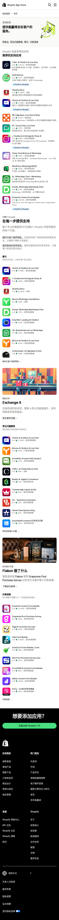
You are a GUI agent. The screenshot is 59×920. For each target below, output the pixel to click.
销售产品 (6, 772)
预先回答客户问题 (9, 531)
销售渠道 (6, 761)
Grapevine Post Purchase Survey (26, 616)
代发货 (33, 761)
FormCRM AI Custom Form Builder (27, 668)
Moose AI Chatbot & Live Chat (25, 340)
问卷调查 (34, 42)
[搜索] (49, 4)
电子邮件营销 (36, 783)
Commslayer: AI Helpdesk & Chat (26, 351)
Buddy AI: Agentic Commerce (25, 479)
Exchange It (11, 402)
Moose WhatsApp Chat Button (25, 299)
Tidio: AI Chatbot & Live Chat (25, 62)
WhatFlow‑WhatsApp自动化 (24, 166)
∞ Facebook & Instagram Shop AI (26, 136)
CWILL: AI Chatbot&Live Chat (25, 469)
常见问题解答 (16, 42)
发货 (32, 794)
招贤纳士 (34, 825)
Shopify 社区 (8, 830)
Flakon (19, 576)
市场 (32, 766)
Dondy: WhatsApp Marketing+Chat (27, 187)
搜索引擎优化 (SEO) (39, 789)
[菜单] (55, 4)
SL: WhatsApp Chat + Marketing (26, 176)
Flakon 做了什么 (15, 571)
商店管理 (6, 794)
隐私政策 (6, 896)
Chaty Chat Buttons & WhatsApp (26, 153)
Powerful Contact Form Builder (26, 197)
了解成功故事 (8, 586)
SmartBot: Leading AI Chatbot (25, 320)
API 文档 (6, 825)
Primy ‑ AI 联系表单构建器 (23, 689)
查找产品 (6, 766)
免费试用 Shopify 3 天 (29, 725)
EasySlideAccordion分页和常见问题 (27, 521)
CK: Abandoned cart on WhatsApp (27, 330)
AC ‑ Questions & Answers (24, 500)
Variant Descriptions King (23, 510)
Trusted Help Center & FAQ (24, 489)
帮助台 (5, 42)
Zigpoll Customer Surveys (23, 627)
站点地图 (6, 903)
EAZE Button (17, 75)
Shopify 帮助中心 (10, 819)
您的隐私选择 (8, 911)
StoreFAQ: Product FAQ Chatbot (26, 458)
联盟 (32, 847)
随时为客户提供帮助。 (13, 237)
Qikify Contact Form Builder (24, 678)
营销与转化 (7, 789)
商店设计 (6, 783)
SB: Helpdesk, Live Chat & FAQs (26, 115)
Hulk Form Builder (20, 637)
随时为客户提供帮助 (10, 361)
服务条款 (6, 889)
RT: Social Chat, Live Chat (23, 125)
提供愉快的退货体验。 (13, 245)
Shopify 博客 (8, 836)
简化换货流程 (8, 418)
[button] (29, 66)
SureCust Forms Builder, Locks (25, 647)
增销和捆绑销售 (37, 778)
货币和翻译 (35, 800)
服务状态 (34, 858)
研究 (4, 841)
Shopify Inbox (18, 90)
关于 (32, 819)
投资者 (33, 830)
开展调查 (6, 699)
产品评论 (34, 772)
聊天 (26, 42)
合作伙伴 (34, 841)
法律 (32, 852)
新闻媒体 (34, 836)
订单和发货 (7, 778)
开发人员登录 (8, 881)
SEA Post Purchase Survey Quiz (26, 658)
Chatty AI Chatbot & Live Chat (25, 100)
